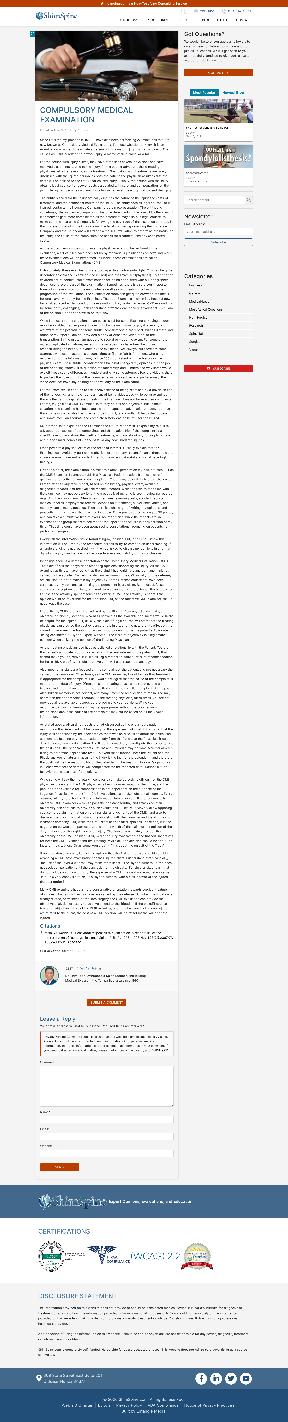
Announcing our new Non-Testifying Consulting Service (144, 3)
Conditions (128, 20)
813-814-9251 (239, 11)
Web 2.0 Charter (77, 1405)
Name (44, 1112)
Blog (206, 20)
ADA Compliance (163, 1405)
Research (196, 325)
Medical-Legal (199, 301)
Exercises (185, 20)
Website (46, 1146)
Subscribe (221, 368)
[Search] (184, 11)
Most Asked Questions (206, 309)
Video (193, 350)
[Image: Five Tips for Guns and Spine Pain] (218, 111)
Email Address (194, 224)
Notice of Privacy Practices (209, 1405)
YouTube (206, 11)
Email (44, 1129)
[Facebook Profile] (201, 1379)
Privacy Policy (129, 1405)
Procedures (157, 20)
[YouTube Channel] (246, 1379)
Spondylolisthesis (197, 173)
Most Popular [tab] (204, 92)
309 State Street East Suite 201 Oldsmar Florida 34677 (72, 1378)
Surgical (195, 342)
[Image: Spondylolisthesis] (218, 156)
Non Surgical (198, 317)
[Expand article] (32, 34)
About (222, 20)
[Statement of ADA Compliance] (155, 1256)
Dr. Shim (82, 130)
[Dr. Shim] (49, 975)
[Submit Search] (249, 200)
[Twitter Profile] (231, 1379)
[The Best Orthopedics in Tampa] (197, 1256)
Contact (243, 20)
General (195, 293)
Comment (47, 1062)
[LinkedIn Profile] (216, 1379)
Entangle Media (151, 1411)
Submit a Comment (107, 1002)
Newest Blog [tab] (233, 92)
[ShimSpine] (56, 16)
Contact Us (218, 73)
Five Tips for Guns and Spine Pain (207, 127)
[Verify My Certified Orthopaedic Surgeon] (51, 1256)
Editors (104, 1405)
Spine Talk (197, 334)
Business (195, 285)
